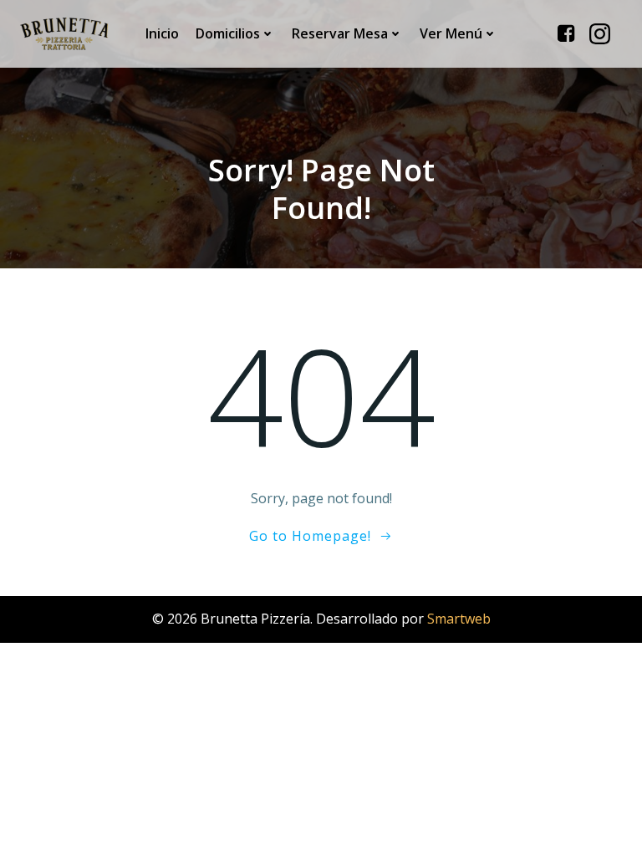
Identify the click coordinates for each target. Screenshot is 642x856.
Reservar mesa (340, 33)
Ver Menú (451, 33)
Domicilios (228, 33)
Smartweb (459, 618)
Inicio (162, 33)
